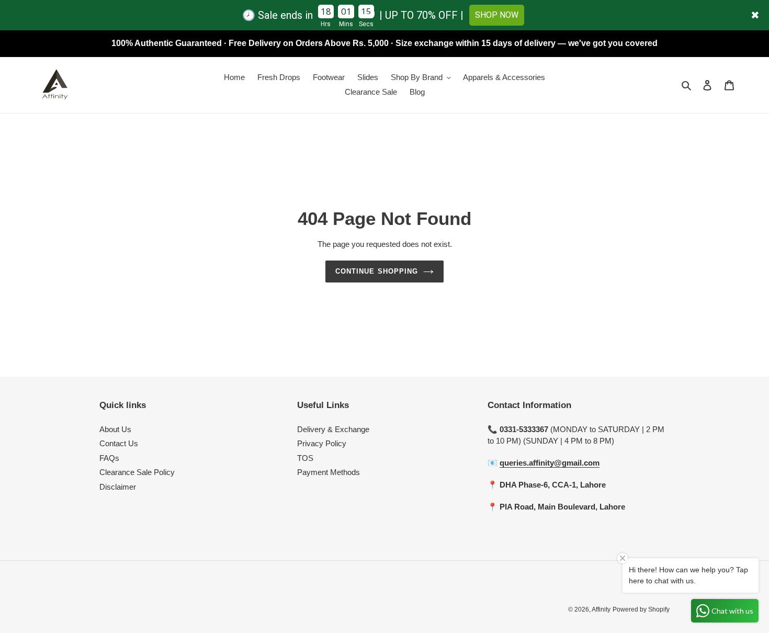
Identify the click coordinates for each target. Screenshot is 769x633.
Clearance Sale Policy (137, 472)
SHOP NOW (496, 15)
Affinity (601, 609)
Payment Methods (328, 472)
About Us (115, 429)
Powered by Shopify (641, 609)
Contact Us (118, 443)
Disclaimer (117, 486)
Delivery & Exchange (333, 429)
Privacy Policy (321, 443)
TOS (305, 458)
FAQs (109, 458)
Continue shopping (376, 271)
